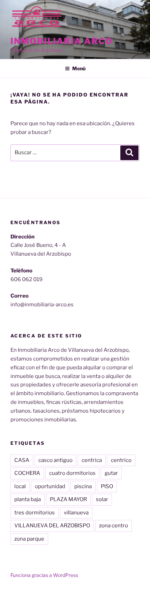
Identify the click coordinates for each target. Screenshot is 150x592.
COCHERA (27, 473)
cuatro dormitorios (72, 473)
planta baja (27, 499)
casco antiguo (55, 460)
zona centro (113, 525)
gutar (111, 473)
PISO (107, 486)
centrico (121, 460)
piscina (83, 486)
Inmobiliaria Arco (61, 41)
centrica (92, 460)
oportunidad (50, 486)
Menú (78, 68)
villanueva (76, 512)
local (20, 486)
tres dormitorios (34, 512)
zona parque (29, 539)
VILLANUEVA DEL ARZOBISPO (52, 525)
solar (102, 499)
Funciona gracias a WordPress (44, 575)
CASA (21, 460)
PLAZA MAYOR (68, 499)
